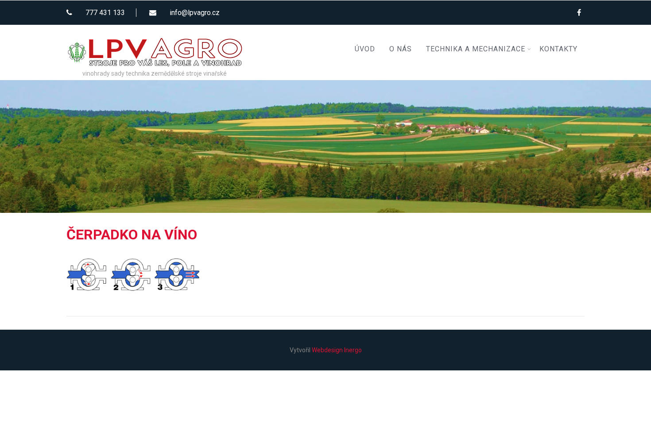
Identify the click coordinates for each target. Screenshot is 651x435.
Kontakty (558, 49)
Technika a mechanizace (475, 49)
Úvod (365, 49)
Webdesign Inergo (337, 350)
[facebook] (579, 12)
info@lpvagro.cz (195, 12)
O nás (400, 49)
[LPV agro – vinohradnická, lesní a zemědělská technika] (154, 28)
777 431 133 (105, 12)
